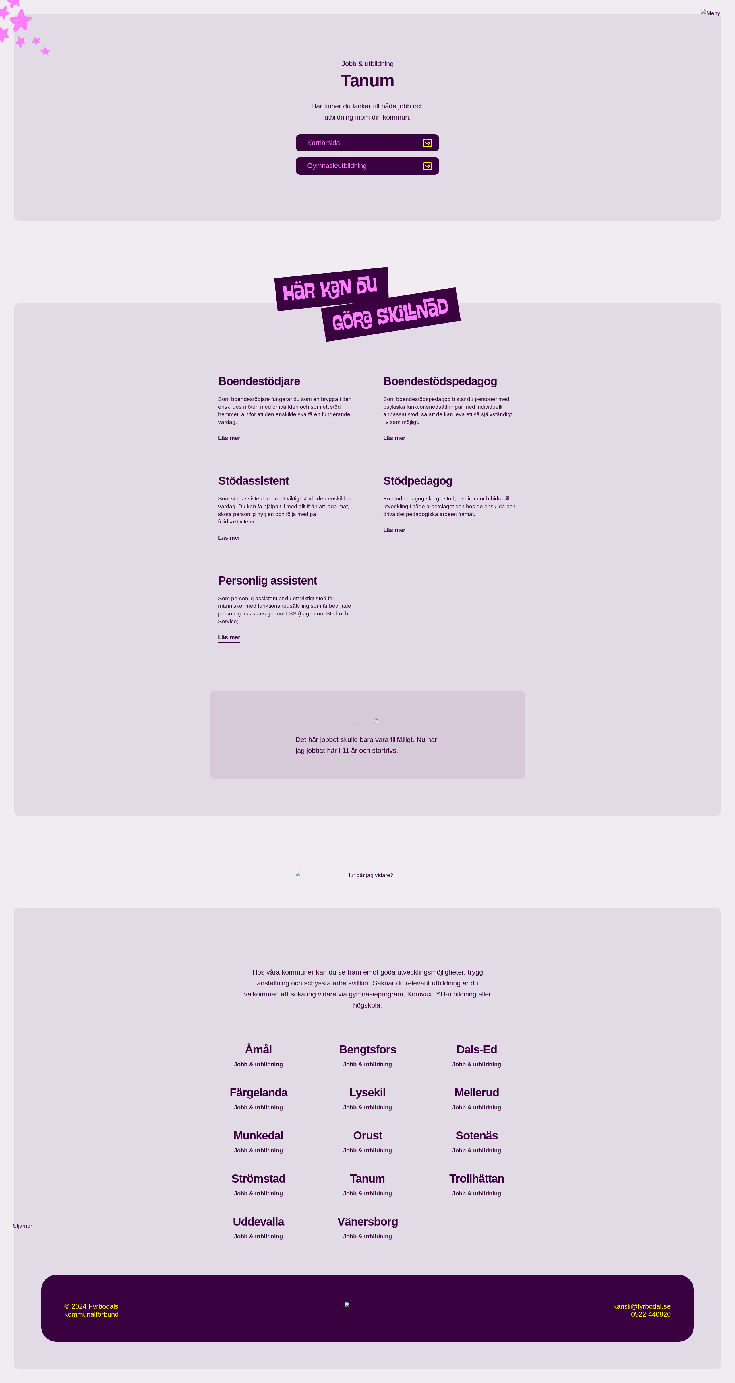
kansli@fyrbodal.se (642, 1306)
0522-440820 (651, 1314)
